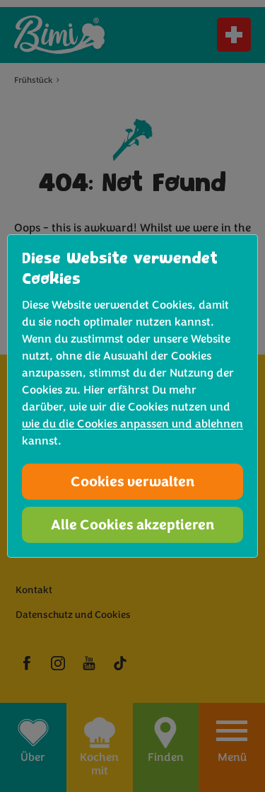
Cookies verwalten (133, 481)
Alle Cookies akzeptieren (133, 524)
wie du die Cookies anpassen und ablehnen (132, 424)
